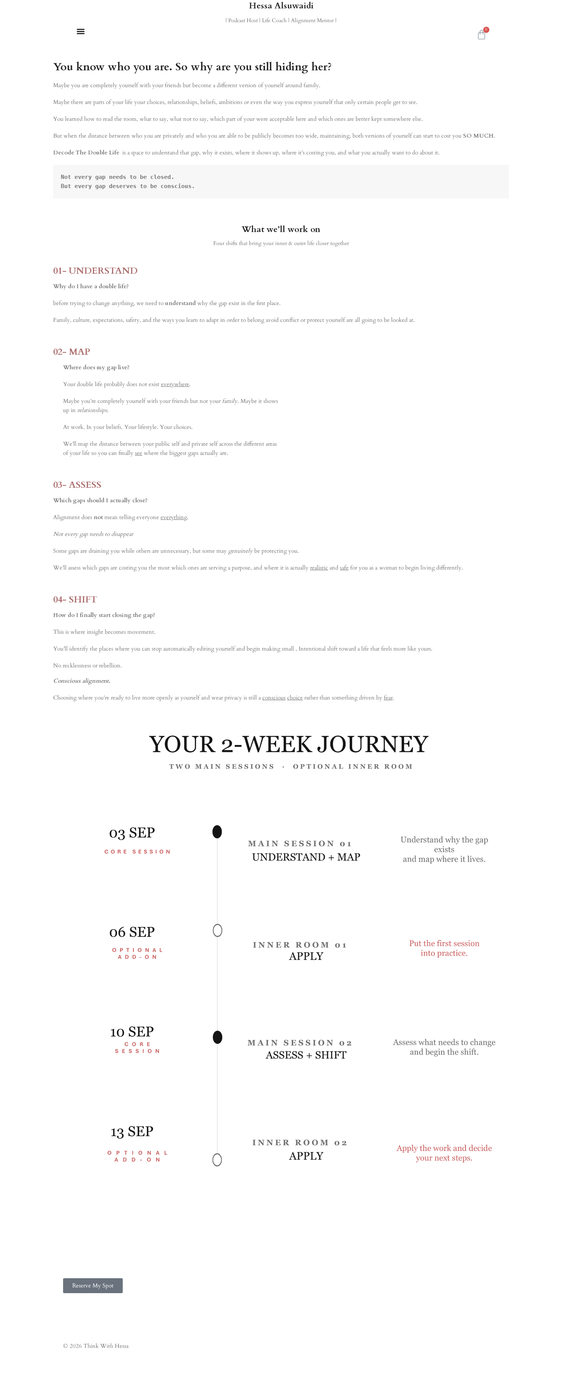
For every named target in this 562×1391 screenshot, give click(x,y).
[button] (80, 31)
